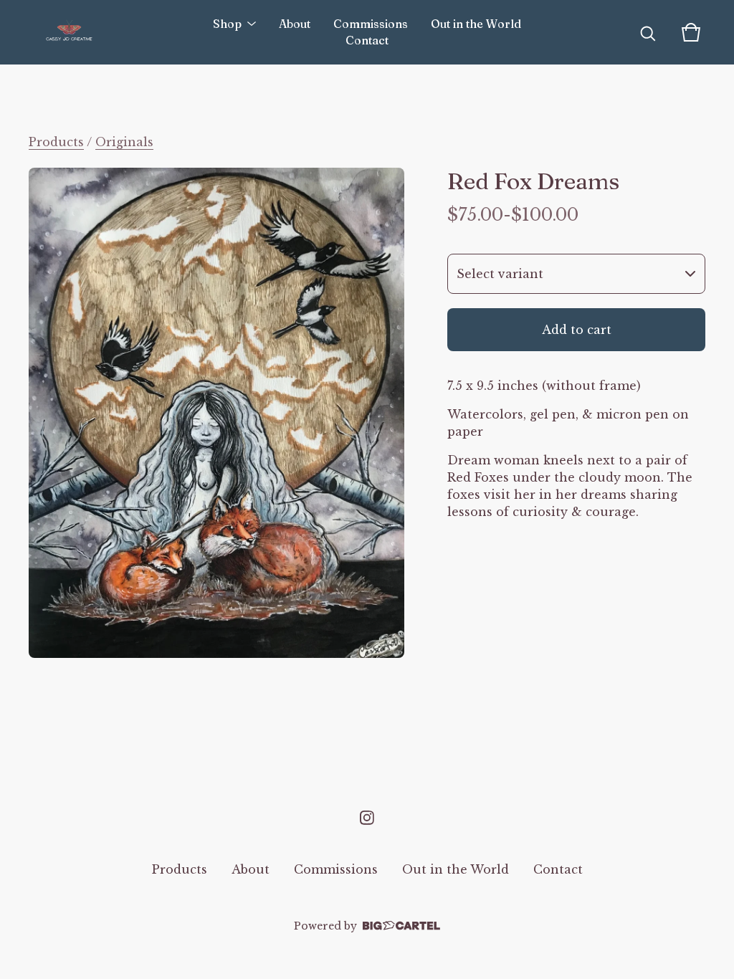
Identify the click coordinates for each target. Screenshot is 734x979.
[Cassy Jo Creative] (69, 32)
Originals (124, 142)
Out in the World (476, 24)
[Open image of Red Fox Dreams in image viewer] (216, 413)
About (294, 24)
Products (56, 142)
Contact (367, 40)
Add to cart (576, 330)
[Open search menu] (648, 32)
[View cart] (691, 32)
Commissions (370, 24)
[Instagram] (367, 818)
